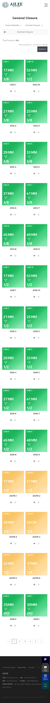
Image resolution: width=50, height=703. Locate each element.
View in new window (15, 91)
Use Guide (31, 667)
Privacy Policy (22, 667)
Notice (45, 663)
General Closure (42, 25)
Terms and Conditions (8, 667)
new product (25, 45)
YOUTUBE (45, 670)
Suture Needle (21, 25)
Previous (5, 32)
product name (40, 45)
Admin (39, 667)
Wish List (11, 91)
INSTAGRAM (45, 678)
